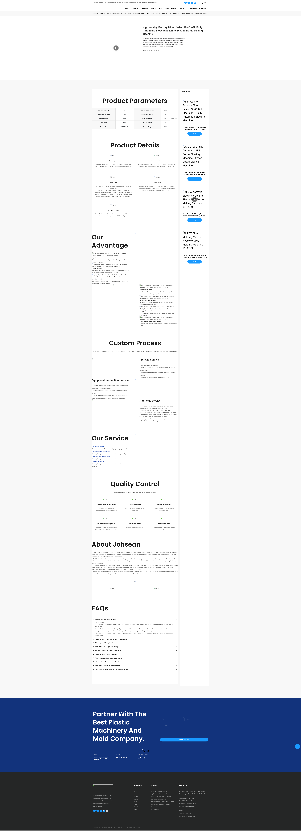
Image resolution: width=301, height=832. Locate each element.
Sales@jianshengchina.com (187, 816)
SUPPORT (118, 754)
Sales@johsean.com (185, 813)
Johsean (95, 13)
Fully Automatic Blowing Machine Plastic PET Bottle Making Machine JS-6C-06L (194, 215)
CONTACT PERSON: (143, 754)
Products (102, 13)
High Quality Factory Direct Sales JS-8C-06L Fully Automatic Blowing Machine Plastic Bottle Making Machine (177, 13)
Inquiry (194, 133)
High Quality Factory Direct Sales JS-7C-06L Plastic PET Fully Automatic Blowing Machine (195, 128)
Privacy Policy (131, 827)
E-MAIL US (96, 754)
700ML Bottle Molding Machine (136, 13)
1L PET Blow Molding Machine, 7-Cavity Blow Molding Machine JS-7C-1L (194, 256)
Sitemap (137, 827)
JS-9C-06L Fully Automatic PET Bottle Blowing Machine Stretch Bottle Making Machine (194, 173)
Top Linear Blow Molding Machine (116, 13)
